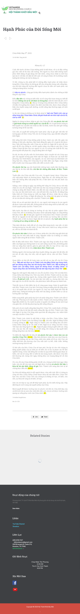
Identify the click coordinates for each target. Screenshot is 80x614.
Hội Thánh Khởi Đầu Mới (46, 607)
